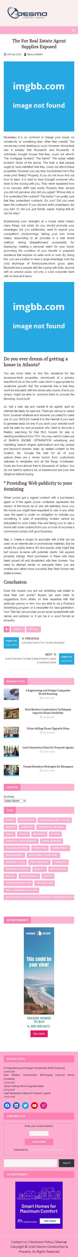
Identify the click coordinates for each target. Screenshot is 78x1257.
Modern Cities (15, 862)
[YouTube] (34, 1105)
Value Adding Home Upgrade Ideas (48, 728)
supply (48, 876)
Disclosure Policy (41, 1242)
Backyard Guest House (55, 820)
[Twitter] (25, 1105)
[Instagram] (43, 1105)
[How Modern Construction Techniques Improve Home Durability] (11, 716)
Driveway (39, 834)
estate (33, 629)
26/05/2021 (14, 54)
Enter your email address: (39, 1126)
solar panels (29, 876)
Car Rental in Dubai (51, 827)
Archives (9, 796)
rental (10, 876)
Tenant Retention (18, 883)
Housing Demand (17, 848)
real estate (58, 869)
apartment (27, 820)
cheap (10, 834)
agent (18, 629)
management (14, 855)
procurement (39, 862)
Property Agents (17, 869)
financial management (21, 841)
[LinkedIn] (16, 1105)
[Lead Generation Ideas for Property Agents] (11, 754)
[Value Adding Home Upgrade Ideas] (11, 735)
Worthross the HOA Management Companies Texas (40, 897)
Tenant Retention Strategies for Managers (48, 766)
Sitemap (61, 1242)
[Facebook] (7, 1105)
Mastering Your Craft (43, 855)
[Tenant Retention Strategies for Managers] (11, 774)
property (60, 862)
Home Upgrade (51, 841)
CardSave (27, 827)
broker (10, 827)
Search (67, 1162)
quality (39, 869)
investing (40, 848)
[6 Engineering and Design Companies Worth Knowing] (11, 697)
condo (23, 834)
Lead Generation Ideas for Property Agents (48, 747)
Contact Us (19, 1242)
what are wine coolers (21, 890)
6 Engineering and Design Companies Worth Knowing (34, 1068)
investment (60, 848)
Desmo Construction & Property (46, 1149)
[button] (73, 30)
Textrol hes (44, 883)
